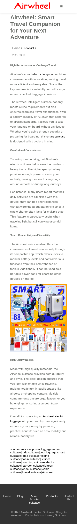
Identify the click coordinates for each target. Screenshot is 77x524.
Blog (20, 496)
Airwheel (47, 472)
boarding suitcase (33, 462)
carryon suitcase (33, 465)
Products (51, 496)
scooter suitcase (20, 449)
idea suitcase (31, 455)
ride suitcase (31, 452)
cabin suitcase (31, 459)
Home (16, 48)
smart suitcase (55, 136)
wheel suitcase (31, 468)
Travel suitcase (31, 472)
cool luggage (48, 452)
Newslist (28, 48)
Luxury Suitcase (55, 515)
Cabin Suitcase (35, 515)
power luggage (42, 449)
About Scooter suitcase (34, 499)
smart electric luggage (38, 74)
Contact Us (69, 497)
